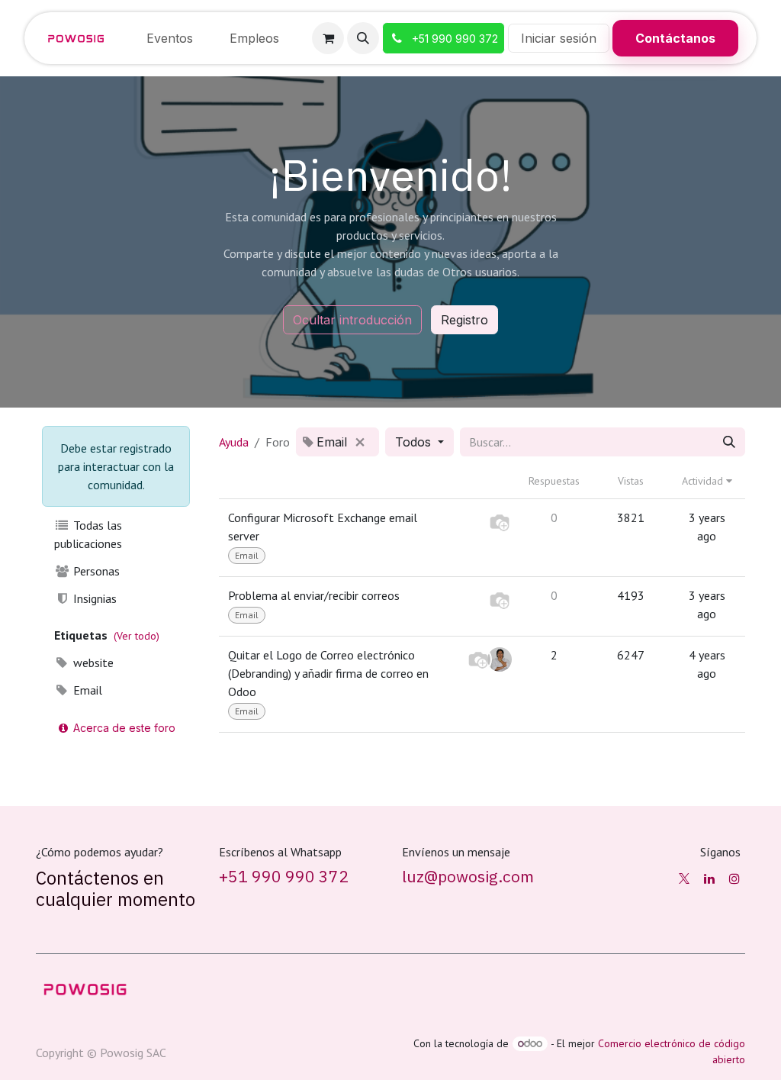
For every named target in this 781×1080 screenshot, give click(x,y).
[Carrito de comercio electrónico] (328, 38)
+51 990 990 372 (284, 876)
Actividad (704, 481)
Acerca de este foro (122, 727)
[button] (363, 38)
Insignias (93, 598)
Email (86, 690)
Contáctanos (675, 38)
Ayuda (234, 442)
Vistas (631, 481)
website (92, 662)
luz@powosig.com (468, 876)
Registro (464, 319)
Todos (415, 442)
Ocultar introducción (352, 319)
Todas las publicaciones (88, 534)
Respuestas (554, 481)
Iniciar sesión (558, 38)
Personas (95, 571)
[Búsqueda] (729, 441)
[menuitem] (169, 38)
